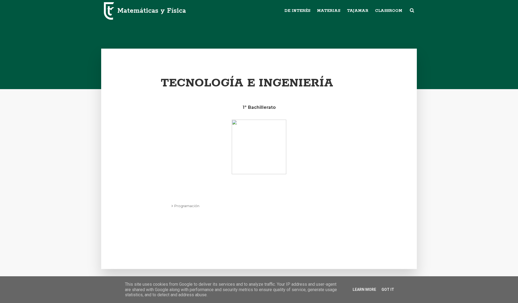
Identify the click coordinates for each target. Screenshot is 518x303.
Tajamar (357, 10)
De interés (297, 10)
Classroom (388, 10)
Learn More (364, 289)
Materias (328, 10)
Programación (186, 206)
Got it (387, 289)
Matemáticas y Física (151, 10)
